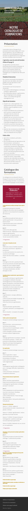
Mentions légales (7, 508)
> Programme (6, 239)
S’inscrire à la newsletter (9, 502)
